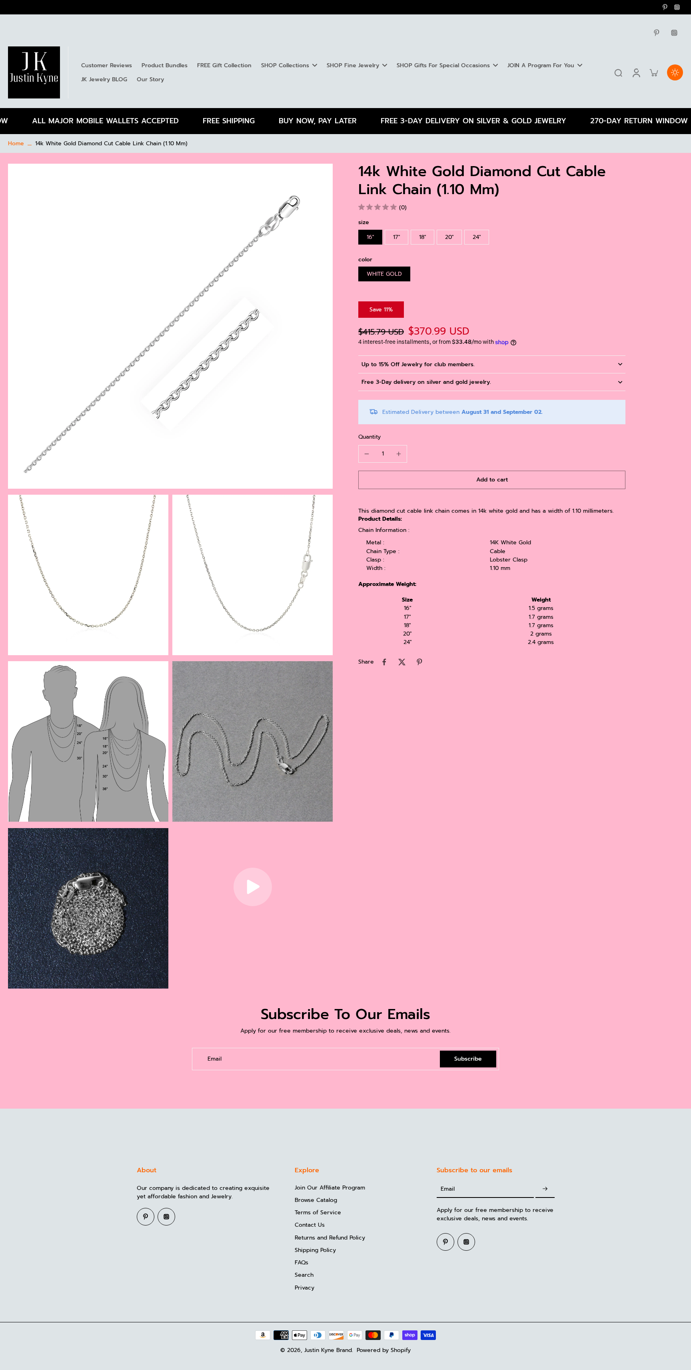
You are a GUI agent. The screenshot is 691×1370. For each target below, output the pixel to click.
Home (16, 143)
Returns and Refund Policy (330, 1238)
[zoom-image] (170, 325)
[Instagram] (677, 7)
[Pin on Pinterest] (419, 662)
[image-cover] (253, 887)
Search (304, 1275)
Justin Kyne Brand (328, 1350)
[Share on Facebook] (384, 662)
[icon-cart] (653, 72)
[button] (491, 480)
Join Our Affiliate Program (330, 1187)
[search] (618, 72)
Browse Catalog (316, 1200)
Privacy (304, 1288)
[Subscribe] (545, 1189)
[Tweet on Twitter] (402, 662)
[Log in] (636, 72)
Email (215, 1059)
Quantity (369, 437)
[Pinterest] (665, 7)
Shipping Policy (315, 1250)
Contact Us (310, 1225)
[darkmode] (675, 72)
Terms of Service (318, 1212)
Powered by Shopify (384, 1350)
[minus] (367, 453)
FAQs (301, 1262)
